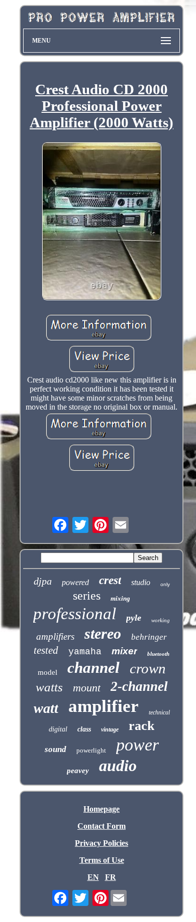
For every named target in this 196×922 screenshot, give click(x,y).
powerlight (91, 750)
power (137, 744)
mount (87, 687)
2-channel (139, 686)
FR (110, 877)
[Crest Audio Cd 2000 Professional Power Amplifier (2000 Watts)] (101, 222)
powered (75, 582)
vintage (110, 729)
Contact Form (101, 826)
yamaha (85, 652)
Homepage (101, 809)
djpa (43, 581)
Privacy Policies (101, 843)
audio (118, 766)
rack (141, 725)
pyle (133, 618)
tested (46, 650)
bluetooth (158, 654)
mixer (124, 651)
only (165, 584)
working (160, 620)
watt (46, 708)
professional (74, 614)
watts (49, 687)
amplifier (103, 706)
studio (140, 582)
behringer (149, 637)
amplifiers (55, 636)
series (87, 595)
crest (110, 580)
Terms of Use (101, 860)
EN (93, 877)
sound (55, 749)
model (47, 672)
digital (58, 729)
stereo (102, 633)
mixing (120, 598)
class (84, 729)
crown (148, 668)
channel (93, 667)
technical (159, 712)
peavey (78, 771)
